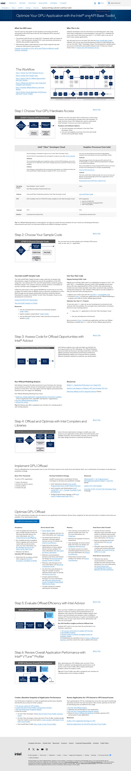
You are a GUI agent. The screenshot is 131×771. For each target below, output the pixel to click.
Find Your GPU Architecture (86, 170)
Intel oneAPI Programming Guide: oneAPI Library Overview (65, 485)
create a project (47, 720)
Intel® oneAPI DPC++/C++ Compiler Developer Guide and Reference (66, 490)
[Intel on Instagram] (46, 749)
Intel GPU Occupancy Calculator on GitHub (26, 560)
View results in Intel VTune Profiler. (45, 724)
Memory (111, 538)
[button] (113, 66)
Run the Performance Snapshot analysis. (29, 709)
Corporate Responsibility (83, 743)
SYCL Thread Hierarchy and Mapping (26, 537)
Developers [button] (43, 3)
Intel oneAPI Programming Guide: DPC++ (65, 495)
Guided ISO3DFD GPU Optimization (26, 300)
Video (26, 311)
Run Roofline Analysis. (68, 633)
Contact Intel (47, 743)
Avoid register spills (48, 531)
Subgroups (60, 535)
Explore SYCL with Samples (93, 486)
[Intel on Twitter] (33, 749)
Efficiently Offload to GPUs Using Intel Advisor (81, 391)
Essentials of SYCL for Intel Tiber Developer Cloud (100, 489)
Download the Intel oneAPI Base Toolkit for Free (92, 181)
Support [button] (22, 3)
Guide (22, 311)
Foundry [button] (63, 3)
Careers (71, 743)
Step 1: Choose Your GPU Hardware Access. (29, 73)
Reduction (81, 546)
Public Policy (105, 743)
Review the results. (22, 402)
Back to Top (96, 110)
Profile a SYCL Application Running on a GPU (81, 721)
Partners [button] (53, 3)
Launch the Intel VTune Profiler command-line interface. (34, 708)
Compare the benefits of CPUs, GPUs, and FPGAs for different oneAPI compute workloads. (37, 49)
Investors (64, 743)
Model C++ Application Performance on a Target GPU (84, 385)
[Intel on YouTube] (42, 749)
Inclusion (96, 743)
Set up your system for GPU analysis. (27, 706)
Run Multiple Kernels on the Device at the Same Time (25, 548)
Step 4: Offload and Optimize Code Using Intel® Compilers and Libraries (31, 84)
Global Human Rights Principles (88, 763)
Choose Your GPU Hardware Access (87, 48)
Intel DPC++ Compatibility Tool (100, 295)
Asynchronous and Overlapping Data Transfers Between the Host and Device (103, 568)
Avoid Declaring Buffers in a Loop (104, 551)
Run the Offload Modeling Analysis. (27, 400)
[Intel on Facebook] (29, 749)
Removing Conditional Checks (52, 565)
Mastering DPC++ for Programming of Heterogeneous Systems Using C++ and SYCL (98, 480)
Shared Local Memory (49, 543)
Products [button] (12, 3)
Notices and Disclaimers (96, 762)
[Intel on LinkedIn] (37, 749)
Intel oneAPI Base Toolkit (86, 194)
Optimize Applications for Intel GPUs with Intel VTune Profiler (86, 724)
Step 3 (78, 296)
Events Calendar (70, 156)
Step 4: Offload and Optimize (84, 713)
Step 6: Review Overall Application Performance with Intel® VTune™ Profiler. (31, 93)
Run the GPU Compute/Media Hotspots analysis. (83, 711)
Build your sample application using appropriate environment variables (38, 397)
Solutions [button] (32, 3)
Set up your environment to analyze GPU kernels (77, 631)
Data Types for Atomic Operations (53, 551)
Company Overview (34, 743)
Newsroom (56, 743)
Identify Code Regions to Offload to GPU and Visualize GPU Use (87, 388)
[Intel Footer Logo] (18, 754)
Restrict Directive (50, 574)
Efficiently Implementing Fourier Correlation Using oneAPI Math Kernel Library (52, 582)
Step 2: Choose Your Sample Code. (27, 76)
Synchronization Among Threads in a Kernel (52, 559)
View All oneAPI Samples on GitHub (26, 303)
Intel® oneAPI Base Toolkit (104, 40)
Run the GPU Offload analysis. (77, 708)
